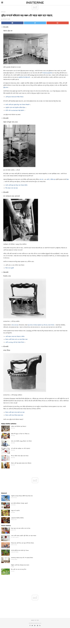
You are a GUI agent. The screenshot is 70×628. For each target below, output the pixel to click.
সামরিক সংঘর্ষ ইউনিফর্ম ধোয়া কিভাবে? (18, 426)
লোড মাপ (41, 179)
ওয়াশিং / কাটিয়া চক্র (50, 179)
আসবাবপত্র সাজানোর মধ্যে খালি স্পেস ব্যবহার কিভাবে (22, 557)
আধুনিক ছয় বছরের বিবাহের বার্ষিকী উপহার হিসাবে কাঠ (22, 495)
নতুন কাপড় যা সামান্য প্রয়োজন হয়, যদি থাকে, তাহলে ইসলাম (41, 325)
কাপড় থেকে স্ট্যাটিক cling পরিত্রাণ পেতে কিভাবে (21, 441)
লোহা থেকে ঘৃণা (14, 325)
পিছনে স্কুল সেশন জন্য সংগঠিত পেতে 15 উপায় (20, 528)
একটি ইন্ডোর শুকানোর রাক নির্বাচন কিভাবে (14, 97)
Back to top (35, 620)
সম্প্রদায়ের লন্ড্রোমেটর (47, 73)
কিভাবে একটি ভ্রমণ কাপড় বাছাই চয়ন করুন (15, 412)
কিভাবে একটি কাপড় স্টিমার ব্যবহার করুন (14, 415)
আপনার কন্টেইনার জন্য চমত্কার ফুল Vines (20, 550)
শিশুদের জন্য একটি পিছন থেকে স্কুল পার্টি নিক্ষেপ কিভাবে (22, 543)
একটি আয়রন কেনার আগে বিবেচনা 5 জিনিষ (14, 336)
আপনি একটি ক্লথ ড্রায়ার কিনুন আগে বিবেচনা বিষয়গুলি (17, 104)
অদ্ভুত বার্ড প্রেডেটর (15, 510)
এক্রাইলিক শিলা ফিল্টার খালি (24, 77)
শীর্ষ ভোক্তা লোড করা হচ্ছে (11, 188)
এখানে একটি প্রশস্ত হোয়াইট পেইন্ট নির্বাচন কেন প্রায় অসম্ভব (23, 535)
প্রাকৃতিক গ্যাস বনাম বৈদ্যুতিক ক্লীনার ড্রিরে (15, 107)
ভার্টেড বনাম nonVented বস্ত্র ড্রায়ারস (14, 110)
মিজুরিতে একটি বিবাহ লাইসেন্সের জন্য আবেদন (20, 565)
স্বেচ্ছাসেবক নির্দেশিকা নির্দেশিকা (17, 518)
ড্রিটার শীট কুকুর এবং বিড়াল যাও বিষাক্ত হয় (20, 433)
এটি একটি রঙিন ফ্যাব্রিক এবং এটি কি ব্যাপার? (20, 448)
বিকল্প (67, 179)
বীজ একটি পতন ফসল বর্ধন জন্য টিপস (18, 569)
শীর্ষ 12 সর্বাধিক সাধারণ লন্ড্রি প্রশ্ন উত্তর (19, 455)
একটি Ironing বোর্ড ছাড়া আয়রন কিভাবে (14, 342)
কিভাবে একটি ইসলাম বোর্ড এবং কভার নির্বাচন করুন (16, 339)
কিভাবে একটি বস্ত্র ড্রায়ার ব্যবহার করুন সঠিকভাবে (21, 463)
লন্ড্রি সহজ (5, 87)
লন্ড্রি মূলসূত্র (3, 11)
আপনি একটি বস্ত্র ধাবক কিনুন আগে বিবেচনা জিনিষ (16, 185)
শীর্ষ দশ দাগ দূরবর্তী (9, 268)
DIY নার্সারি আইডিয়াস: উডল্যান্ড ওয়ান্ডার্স (19, 503)
